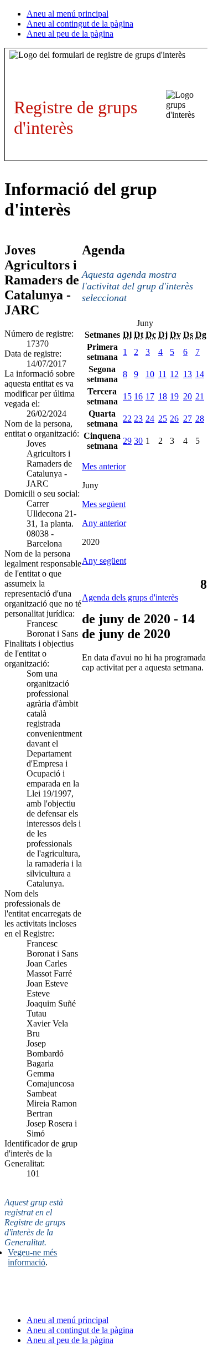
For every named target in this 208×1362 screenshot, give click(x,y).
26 (174, 418)
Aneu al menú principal (67, 13)
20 (187, 396)
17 (149, 396)
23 (138, 418)
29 (127, 440)
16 (138, 396)
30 (138, 440)
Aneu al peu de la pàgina (70, 33)
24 (149, 418)
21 (199, 396)
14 (199, 374)
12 (174, 374)
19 (174, 396)
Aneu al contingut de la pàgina (80, 23)
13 (187, 374)
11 (162, 374)
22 (127, 418)
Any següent (104, 560)
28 (199, 418)
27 (187, 418)
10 (149, 374)
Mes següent (104, 504)
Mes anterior (104, 466)
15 (127, 396)
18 (162, 396)
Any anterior (104, 523)
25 (162, 418)
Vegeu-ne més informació (32, 1257)
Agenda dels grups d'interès (130, 597)
